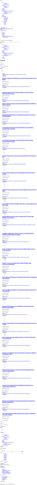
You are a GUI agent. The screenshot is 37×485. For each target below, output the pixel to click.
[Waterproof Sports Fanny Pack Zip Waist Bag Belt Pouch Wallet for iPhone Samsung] (15, 100)
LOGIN (3, 479)
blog (3, 15)
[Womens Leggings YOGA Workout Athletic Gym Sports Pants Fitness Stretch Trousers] (16, 86)
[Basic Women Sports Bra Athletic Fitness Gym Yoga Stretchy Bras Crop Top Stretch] (15, 331)
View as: (1, 62)
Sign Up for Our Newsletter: (4, 464)
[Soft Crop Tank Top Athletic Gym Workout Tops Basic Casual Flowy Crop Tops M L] (15, 285)
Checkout (5, 20)
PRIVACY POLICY (5, 471)
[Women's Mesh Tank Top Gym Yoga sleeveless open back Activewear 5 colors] (14, 314)
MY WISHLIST (4, 477)
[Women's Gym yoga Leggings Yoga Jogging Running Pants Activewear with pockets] (15, 257)
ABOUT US (4, 469)
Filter (22, 451)
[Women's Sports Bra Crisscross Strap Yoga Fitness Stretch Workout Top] (13, 148)
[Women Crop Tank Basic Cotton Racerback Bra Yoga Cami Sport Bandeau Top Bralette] (16, 393)
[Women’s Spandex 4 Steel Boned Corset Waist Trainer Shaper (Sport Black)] (14, 74)
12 (2, 67)
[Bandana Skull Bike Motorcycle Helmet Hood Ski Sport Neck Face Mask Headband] (15, 111)
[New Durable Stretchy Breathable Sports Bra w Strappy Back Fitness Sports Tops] (15, 197)
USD (5, 24)
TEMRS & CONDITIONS (6, 473)
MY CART (4, 478)
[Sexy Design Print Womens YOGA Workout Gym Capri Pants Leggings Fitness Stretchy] (16, 135)
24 (3, 67)
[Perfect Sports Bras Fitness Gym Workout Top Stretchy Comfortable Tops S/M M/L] (15, 271)
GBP (5, 22)
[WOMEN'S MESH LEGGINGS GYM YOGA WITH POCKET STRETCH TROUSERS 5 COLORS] (18, 224)
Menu (1, 29)
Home (3, 57)
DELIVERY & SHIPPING (6, 470)
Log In (5, 21)
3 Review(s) (4, 76)
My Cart (5, 19)
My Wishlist (6, 18)
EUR (5, 23)
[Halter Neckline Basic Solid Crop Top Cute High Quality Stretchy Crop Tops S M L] (15, 241)
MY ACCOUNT (5, 476)
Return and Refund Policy (6, 472)
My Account (6, 17)
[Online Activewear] (3, 30)
